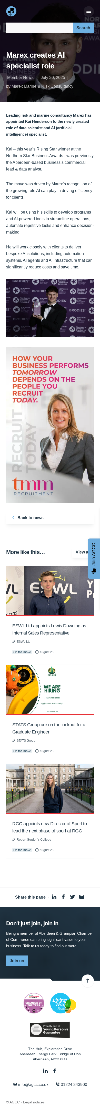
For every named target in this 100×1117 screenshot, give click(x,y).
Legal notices (34, 1102)
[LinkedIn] (45, 1071)
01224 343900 (73, 1084)
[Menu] (89, 11)
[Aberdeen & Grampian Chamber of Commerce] (11, 11)
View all (83, 552)
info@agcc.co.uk (32, 1084)
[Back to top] (88, 980)
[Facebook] (55, 1071)
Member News (20, 77)
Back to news (30, 518)
